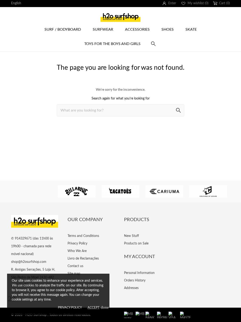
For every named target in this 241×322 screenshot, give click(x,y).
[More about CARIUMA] (164, 191)
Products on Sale (136, 243)
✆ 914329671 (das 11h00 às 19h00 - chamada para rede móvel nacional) (32, 246)
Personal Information (139, 273)
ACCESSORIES (137, 29)
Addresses (131, 288)
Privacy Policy (70, 307)
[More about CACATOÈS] (120, 191)
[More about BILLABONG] (77, 191)
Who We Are (77, 251)
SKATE (191, 29)
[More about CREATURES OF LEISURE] (208, 191)
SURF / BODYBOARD (62, 29)
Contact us (75, 266)
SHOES (167, 29)
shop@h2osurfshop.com (28, 262)
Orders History (134, 280)
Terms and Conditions (83, 236)
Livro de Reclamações (83, 258)
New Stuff (131, 236)
